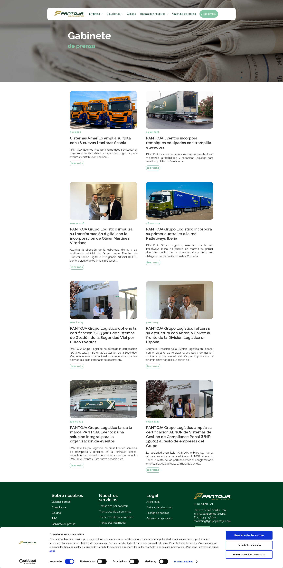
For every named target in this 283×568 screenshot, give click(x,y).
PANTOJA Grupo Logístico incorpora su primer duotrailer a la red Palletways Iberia (179, 233)
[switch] (102, 561)
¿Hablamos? (209, 13)
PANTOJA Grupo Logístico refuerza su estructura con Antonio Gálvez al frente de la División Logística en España (178, 335)
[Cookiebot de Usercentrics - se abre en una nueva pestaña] (27, 561)
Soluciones (113, 13)
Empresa (94, 13)
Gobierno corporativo (159, 518)
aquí (52, 551)
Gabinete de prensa (184, 13)
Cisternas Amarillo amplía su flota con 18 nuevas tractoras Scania (100, 140)
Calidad (131, 13)
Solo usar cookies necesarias (249, 554)
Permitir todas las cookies (249, 535)
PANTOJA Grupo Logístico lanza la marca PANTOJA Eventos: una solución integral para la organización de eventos (101, 434)
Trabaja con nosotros (152, 13)
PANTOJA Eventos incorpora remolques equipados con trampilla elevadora (178, 142)
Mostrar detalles (183, 561)
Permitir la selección (249, 545)
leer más (77, 163)
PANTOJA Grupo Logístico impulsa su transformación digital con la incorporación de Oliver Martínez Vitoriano (101, 236)
